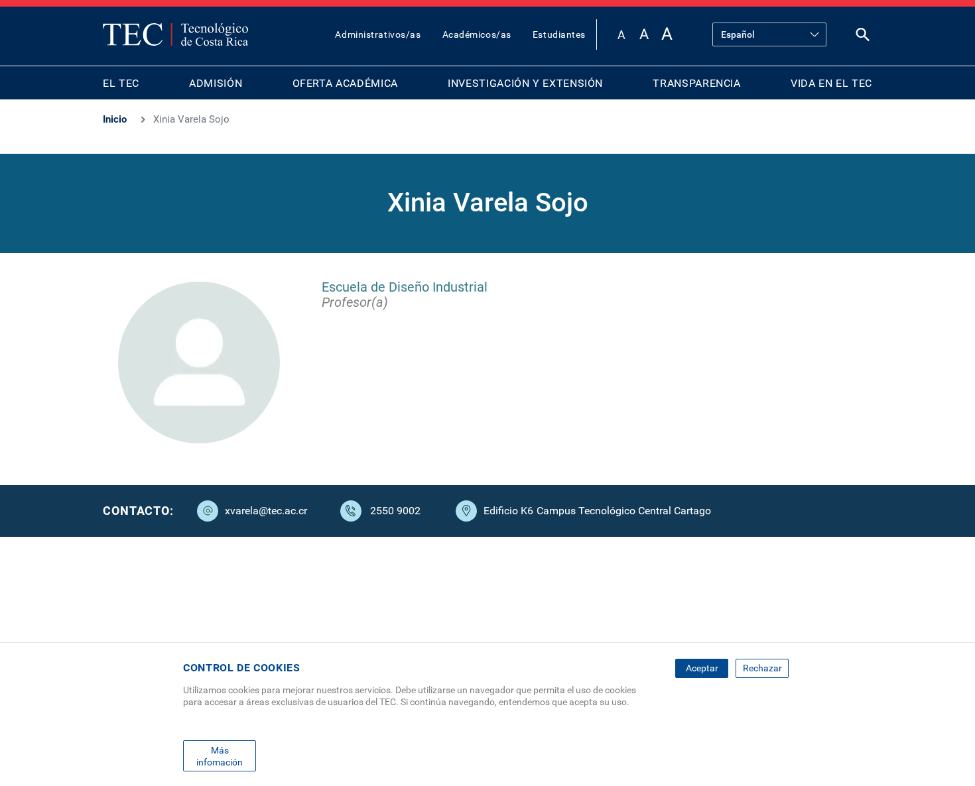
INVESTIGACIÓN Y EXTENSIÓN (525, 83)
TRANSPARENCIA (696, 83)
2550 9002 (395, 510)
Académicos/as (476, 34)
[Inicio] (175, 34)
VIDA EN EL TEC (831, 83)
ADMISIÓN (215, 83)
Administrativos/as (378, 34)
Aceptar (702, 668)
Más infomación (219, 755)
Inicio (115, 119)
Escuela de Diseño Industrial (404, 287)
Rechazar (762, 668)
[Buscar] (863, 37)
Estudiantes (559, 34)
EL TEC (121, 83)
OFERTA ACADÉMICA (345, 83)
